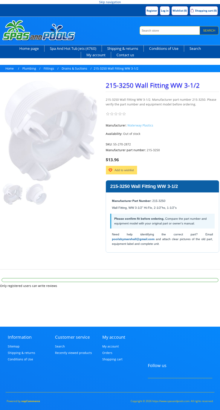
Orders (107, 353)
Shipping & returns (122, 48)
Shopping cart (112, 359)
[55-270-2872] (12, 194)
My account (95, 54)
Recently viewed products (73, 353)
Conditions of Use (164, 48)
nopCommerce (30, 401)
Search (209, 30)
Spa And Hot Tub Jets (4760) (73, 48)
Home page (29, 48)
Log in (165, 10)
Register (152, 10)
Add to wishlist (124, 170)
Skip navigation (110, 2)
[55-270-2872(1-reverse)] (36, 194)
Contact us (125, 54)
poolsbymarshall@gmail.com (133, 239)
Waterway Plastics (140, 125)
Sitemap (14, 346)
